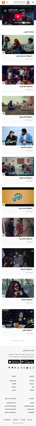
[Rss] (18, 368)
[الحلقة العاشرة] (18, 74)
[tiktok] (15, 368)
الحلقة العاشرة (26, 87)
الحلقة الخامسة (25, 239)
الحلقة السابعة (26, 178)
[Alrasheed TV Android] (9, 368)
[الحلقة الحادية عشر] (18, 44)
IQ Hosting (20, 423)
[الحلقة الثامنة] (18, 135)
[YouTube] (27, 368)
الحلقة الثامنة (26, 148)
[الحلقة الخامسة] (18, 227)
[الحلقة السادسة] (18, 196)
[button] (32, 2)
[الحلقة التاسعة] (18, 105)
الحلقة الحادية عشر (24, 56)
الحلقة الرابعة (26, 269)
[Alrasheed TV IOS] (12, 368)
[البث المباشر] (3, 2)
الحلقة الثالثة (26, 300)
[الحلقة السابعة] (18, 166)
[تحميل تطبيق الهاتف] (21, 362)
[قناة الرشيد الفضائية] (21, 2)
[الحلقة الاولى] (18, 318)
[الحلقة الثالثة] (18, 288)
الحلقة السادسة (25, 208)
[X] (30, 368)
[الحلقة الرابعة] (18, 257)
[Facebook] (33, 368)
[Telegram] (21, 368)
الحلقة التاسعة (26, 117)
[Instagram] (24, 368)
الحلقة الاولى (27, 330)
